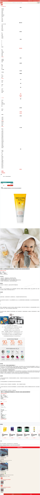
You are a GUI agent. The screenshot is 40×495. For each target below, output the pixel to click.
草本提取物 (20, 48)
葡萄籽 (2, 35)
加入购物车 (2, 403)
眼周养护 (2, 102)
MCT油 (2, 88)
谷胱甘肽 (2, 36)
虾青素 (2, 34)
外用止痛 (2, 132)
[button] (30, 1)
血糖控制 (2, 161)
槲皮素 (2, 54)
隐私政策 (5, 479)
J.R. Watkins (32, 436)
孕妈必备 (2, 150)
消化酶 (2, 26)
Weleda (2, 436)
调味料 (2, 92)
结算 (10, 185)
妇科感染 (2, 142)
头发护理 (21, 111)
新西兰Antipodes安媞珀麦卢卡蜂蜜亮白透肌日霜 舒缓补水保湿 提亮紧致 (27, 435)
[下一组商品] (39, 431)
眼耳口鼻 (2, 166)
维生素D (2, 12)
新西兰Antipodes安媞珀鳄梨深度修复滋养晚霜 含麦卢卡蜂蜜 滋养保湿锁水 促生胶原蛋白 (19, 435)
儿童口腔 (2, 118)
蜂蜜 (20, 93)
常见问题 (3, 171)
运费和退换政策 (3, 172)
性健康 (2, 125)
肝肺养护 (2, 156)
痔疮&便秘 (3, 141)
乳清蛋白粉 (3, 59)
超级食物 (21, 95)
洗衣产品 (2, 124)
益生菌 (2, 25)
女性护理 (21, 113)
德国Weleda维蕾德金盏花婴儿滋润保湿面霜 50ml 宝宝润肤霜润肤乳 (5, 435)
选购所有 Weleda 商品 (3, 270)
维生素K (2, 21)
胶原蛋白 (2, 30)
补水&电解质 (3, 69)
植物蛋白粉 (3, 60)
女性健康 (2, 160)
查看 (3, 185)
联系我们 (1, 479)
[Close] (0, 442)
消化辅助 (2, 136)
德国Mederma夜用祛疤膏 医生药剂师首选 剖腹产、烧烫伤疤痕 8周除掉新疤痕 (12, 435)
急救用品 (2, 131)
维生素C (2, 11)
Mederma (10, 436)
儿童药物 (2, 119)
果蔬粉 (20, 96)
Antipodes (17, 436)
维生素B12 (3, 16)
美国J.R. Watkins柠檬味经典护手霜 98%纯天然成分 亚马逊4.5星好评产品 (34, 435)
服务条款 (3, 479)
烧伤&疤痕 (3, 146)
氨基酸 (2, 65)
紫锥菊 (2, 53)
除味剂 (2, 110)
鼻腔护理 (2, 147)
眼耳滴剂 (2, 137)
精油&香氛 (3, 121)
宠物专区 (21, 169)
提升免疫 (2, 165)
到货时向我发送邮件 (20, 447)
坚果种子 (2, 84)
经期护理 (2, 114)
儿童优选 (2, 151)
